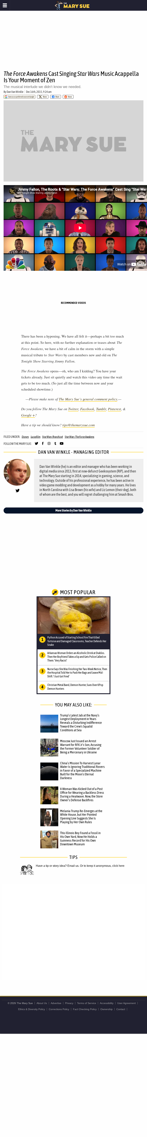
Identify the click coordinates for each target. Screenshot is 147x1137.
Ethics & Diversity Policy (31, 1009)
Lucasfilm (36, 436)
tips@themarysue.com (78, 424)
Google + (28, 415)
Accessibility (106, 1003)
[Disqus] (73, 931)
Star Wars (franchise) (52, 436)
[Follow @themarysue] (36, 445)
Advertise (56, 1003)
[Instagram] (49, 445)
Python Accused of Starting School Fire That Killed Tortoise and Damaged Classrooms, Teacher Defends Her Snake (76, 641)
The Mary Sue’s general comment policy (88, 399)
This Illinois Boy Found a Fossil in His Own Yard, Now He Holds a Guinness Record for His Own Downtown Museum (80, 838)
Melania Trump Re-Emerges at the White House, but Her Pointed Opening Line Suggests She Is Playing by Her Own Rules (81, 816)
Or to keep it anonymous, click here (102, 865)
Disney (25, 436)
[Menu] (5, 5)
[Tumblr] (55, 445)
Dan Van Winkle (15, 91)
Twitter (73, 408)
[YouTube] (61, 445)
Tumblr (101, 408)
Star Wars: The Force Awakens (79, 436)
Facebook (87, 408)
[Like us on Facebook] (42, 445)
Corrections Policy (59, 1009)
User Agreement (126, 1003)
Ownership (106, 1009)
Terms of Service (86, 1003)
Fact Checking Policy (85, 1009)
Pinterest (114, 408)
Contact (120, 1009)
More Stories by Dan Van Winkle (73, 510)
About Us (42, 1003)
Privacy (69, 1003)
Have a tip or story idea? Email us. (57, 865)
